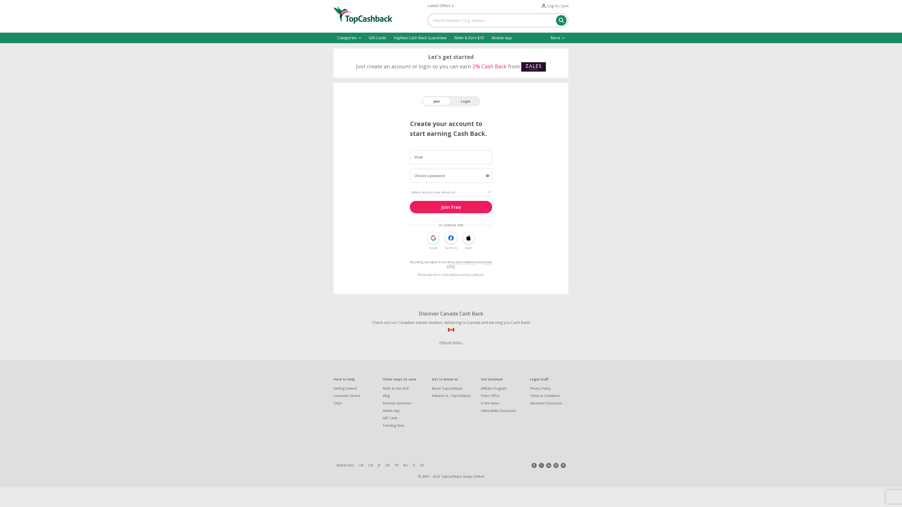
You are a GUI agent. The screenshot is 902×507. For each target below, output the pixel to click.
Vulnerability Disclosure (498, 410)
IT (414, 465)
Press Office (490, 395)
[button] (441, 6)
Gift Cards (377, 37)
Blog (386, 395)
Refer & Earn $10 (469, 37)
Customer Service (347, 395)
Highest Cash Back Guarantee (420, 37)
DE (387, 465)
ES (422, 465)
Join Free (451, 207)
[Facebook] (534, 465)
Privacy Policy (540, 388)
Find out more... (451, 342)
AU (405, 465)
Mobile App (502, 37)
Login (465, 101)
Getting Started (345, 388)
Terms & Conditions (545, 395)
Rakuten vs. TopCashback (451, 395)
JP (379, 465)
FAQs (338, 403)
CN (370, 465)
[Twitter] (541, 465)
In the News (490, 403)
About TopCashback (447, 388)
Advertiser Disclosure (546, 403)
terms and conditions (461, 262)
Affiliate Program (494, 388)
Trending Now (393, 425)
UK (361, 465)
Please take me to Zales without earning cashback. (451, 275)
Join (436, 101)
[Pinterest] (563, 465)
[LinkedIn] (548, 465)
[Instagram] (556, 465)
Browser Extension (397, 403)
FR (397, 465)
